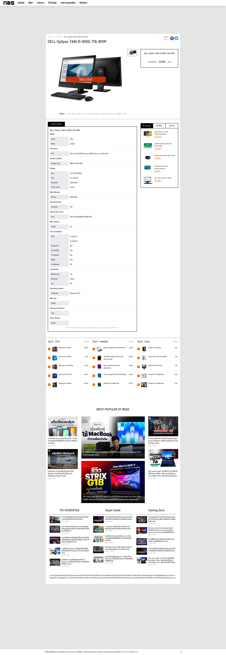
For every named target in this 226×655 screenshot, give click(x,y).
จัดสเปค (21, 3)
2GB (124, 114)
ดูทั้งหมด (86, 341)
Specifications (56, 124)
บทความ (40, 3)
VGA (69, 114)
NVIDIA (118, 114)
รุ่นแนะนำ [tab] (171, 125)
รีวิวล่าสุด (52, 3)
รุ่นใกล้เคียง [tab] (159, 125)
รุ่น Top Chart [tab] (147, 125)
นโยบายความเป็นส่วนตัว (129, 652)
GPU (73, 114)
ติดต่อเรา (83, 3)
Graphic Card (81, 114)
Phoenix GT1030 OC (108, 114)
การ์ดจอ (90, 114)
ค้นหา (30, 3)
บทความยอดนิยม (68, 3)
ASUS (97, 114)
